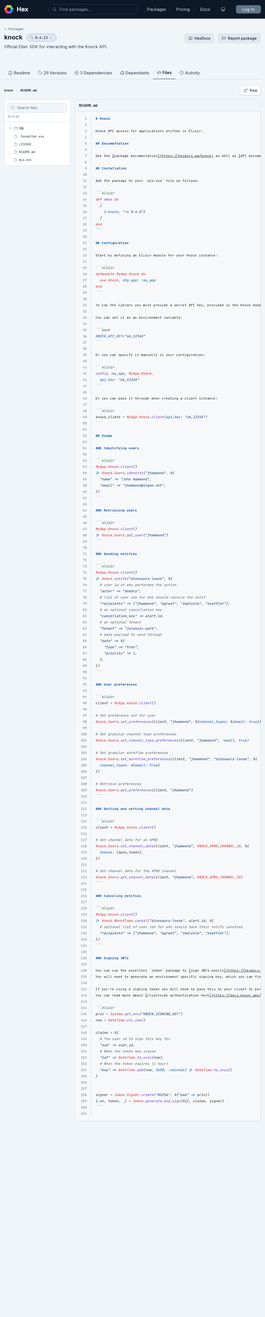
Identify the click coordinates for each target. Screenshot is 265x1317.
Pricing (183, 9)
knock (13, 37)
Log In (248, 9)
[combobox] (93, 9)
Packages (156, 9)
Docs (205, 9)
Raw (253, 90)
